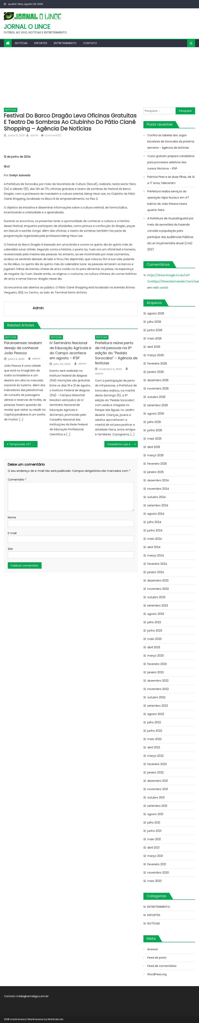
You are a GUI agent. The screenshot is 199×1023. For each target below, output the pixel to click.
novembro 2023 (158, 589)
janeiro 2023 (155, 672)
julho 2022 (154, 722)
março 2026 (155, 355)
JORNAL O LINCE (27, 26)
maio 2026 (154, 338)
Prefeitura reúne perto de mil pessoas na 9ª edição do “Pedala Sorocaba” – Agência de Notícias (116, 352)
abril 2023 (153, 647)
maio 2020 (154, 881)
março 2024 (155, 555)
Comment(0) (53, 135)
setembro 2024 (157, 505)
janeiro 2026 (155, 372)
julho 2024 (154, 522)
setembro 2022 (157, 706)
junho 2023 (154, 631)
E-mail (12, 533)
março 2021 (155, 856)
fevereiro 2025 (157, 464)
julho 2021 (153, 822)
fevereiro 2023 (157, 664)
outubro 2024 (156, 497)
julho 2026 (154, 322)
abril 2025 (153, 447)
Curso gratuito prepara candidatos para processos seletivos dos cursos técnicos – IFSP (171, 162)
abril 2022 (153, 747)
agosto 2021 (155, 814)
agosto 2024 (155, 514)
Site (10, 549)
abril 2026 (153, 347)
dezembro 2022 (157, 681)
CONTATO (90, 43)
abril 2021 (153, 847)
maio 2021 (154, 839)
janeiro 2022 (155, 772)
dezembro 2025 (157, 380)
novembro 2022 (158, 689)
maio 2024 (154, 539)
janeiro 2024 (155, 572)
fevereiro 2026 (157, 363)
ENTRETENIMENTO (65, 43)
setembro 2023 (157, 605)
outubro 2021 (156, 797)
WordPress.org (157, 974)
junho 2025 (154, 430)
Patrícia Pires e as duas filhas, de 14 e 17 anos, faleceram (171, 180)
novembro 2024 (158, 489)
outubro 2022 (156, 697)
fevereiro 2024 (157, 564)
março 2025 (155, 455)
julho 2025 (154, 422)
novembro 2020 (158, 873)
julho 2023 (154, 622)
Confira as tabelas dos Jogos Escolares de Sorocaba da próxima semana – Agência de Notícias (170, 141)
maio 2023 (154, 639)
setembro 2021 (157, 806)
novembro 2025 (158, 388)
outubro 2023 (156, 597)
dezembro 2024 (158, 480)
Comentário (17, 480)
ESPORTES (40, 43)
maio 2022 (154, 739)
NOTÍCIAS (21, 43)
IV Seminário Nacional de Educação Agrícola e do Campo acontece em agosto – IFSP (70, 350)
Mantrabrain (55, 1019)
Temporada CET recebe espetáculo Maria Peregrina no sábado (23, 444)
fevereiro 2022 (157, 764)
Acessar (152, 949)
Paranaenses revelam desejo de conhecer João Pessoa (23, 347)
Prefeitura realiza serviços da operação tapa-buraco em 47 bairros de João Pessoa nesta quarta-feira (168, 200)
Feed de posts (156, 958)
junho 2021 (154, 831)
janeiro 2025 (155, 472)
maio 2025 (154, 439)
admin (34, 135)
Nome (12, 517)
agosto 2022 (155, 714)
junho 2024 (154, 530)
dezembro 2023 (157, 580)
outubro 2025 (156, 397)
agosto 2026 (155, 313)
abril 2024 (154, 547)
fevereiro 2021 (156, 864)
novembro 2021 (157, 789)
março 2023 (155, 656)
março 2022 (155, 756)
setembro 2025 (157, 405)
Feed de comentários (161, 966)
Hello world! (160, 288)
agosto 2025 (155, 414)
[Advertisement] (99, 76)
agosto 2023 (155, 614)
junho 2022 (154, 731)
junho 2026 (154, 330)
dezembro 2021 (157, 781)
